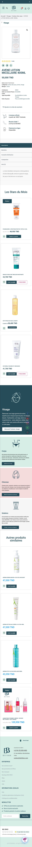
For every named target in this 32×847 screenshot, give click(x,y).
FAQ (3, 784)
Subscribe (25, 816)
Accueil (3, 16)
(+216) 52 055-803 (20, 750)
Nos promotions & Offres (9, 769)
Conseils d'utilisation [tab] (7, 155)
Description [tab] (4, 145)
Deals (3, 781)
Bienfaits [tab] (4, 150)
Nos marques (5, 772)
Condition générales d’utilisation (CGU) (13, 795)
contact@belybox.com (21, 758)
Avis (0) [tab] (3, 164)
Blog (3, 778)
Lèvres (18, 84)
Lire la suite (11, 374)
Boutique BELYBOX (7, 775)
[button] (2, 2)
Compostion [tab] (4, 159)
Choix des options (12, 327)
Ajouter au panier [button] (13, 236)
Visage (9, 16)
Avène (8, 86)
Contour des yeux (17, 16)
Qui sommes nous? (7, 765)
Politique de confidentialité (9, 798)
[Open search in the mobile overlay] (7, 8)
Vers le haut (26, 740)
